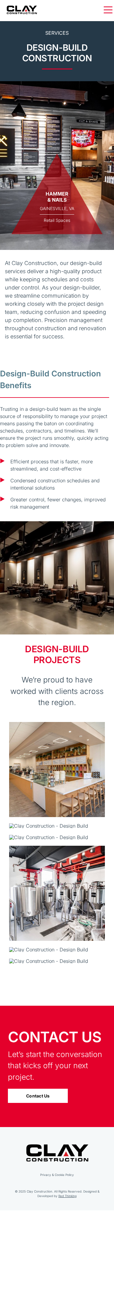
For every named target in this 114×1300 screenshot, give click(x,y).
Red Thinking (67, 1196)
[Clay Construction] (22, 7)
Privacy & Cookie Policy (57, 1175)
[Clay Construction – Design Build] (57, 724)
